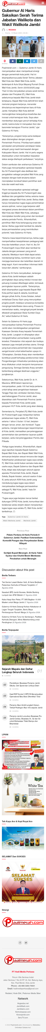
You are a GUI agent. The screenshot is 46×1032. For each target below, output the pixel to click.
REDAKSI (12, 29)
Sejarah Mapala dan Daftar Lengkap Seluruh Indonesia (18, 670)
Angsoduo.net (23, 1003)
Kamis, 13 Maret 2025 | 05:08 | (16, 33)
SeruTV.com (23, 1017)
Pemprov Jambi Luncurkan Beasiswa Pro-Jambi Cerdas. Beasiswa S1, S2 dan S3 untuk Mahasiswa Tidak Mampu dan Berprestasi (26, 720)
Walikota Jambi (30, 520)
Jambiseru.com (23, 1009)
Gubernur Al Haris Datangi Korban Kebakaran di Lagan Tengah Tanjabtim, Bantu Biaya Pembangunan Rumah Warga (21, 609)
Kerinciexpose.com (23, 1012)
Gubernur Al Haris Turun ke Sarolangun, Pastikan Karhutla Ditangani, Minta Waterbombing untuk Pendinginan (22, 619)
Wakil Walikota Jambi (12, 520)
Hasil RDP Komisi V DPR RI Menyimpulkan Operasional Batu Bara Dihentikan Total (26, 695)
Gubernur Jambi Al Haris (18, 517)
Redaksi (8, 993)
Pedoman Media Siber (32, 993)
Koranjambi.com (23, 1014)
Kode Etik (17, 993)
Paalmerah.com (16, 1025)
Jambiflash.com (23, 1006)
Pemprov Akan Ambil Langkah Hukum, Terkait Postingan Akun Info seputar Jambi (26, 706)
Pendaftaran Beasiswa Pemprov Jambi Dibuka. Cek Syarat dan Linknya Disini (25, 684)
